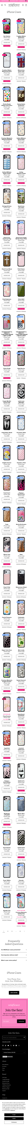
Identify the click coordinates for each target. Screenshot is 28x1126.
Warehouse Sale (5, 1088)
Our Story (4, 1066)
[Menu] (2, 5)
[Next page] (24, 931)
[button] (5, 5)
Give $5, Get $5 (5, 1081)
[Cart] (26, 5)
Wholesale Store (5, 1083)
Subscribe (21, 1021)
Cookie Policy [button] (7, 1108)
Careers (4, 1090)
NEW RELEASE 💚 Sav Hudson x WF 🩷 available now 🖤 (14, 1)
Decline (14, 1118)
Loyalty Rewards (5, 1079)
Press (3, 1068)
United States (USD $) (9, 1052)
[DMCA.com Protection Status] (14, 1057)
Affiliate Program (6, 1086)
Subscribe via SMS (6, 1041)
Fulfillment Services (6, 1085)
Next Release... (5, 1064)
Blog (3, 1070)
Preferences (14, 1122)
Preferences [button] (12, 1110)
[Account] (22, 5)
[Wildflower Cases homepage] (14, 5)
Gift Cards (4, 1077)
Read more (14, 992)
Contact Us (4, 1098)
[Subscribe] (24, 1037)
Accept (14, 1114)
